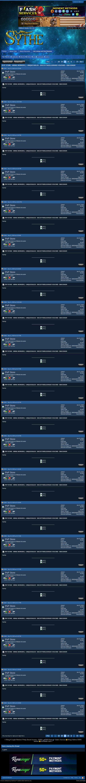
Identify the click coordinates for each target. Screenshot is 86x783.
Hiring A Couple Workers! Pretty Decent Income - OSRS (24, 740)
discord (23, 56)
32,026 (82, 72)
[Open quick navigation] (83, 51)
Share (81, 97)
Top (80, 777)
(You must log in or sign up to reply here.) (13, 736)
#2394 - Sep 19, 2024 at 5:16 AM (12, 502)
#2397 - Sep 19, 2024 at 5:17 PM (12, 602)
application (15, 56)
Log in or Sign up (78, 1)
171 (77, 61)
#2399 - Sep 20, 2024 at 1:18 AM (12, 669)
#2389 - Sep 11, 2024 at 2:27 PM (12, 335)
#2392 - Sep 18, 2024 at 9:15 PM (12, 435)
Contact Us (66, 777)
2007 (8, 56)
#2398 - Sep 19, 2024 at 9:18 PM (12, 636)
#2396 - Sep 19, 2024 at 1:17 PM (12, 569)
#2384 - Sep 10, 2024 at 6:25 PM (12, 168)
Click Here (81, 77)
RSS (82, 778)
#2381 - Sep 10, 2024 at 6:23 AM (12, 68)
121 (68, 61)
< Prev (47, 61)
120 (65, 61)
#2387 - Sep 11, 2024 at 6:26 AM (12, 269)
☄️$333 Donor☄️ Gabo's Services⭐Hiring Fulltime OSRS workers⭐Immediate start (58, 740)
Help (72, 777)
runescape (40, 56)
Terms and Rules (80, 780)
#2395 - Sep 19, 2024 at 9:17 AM (12, 536)
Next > (81, 61)
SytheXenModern (7, 777)
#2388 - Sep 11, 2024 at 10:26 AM (12, 302)
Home (76, 777)
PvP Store (10, 71)
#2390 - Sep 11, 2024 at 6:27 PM (12, 369)
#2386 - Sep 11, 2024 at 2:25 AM (12, 235)
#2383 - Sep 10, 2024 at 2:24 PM (12, 135)
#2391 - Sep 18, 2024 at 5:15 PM (12, 402)
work (47, 56)
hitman (29, 56)
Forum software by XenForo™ (16, 780)
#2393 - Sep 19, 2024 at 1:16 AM (12, 469)
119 (62, 61)
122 (72, 61)
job (34, 56)
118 (59, 61)
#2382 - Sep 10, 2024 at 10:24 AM (12, 101)
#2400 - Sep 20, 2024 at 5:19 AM (12, 703)
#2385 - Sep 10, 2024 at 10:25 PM (12, 202)
